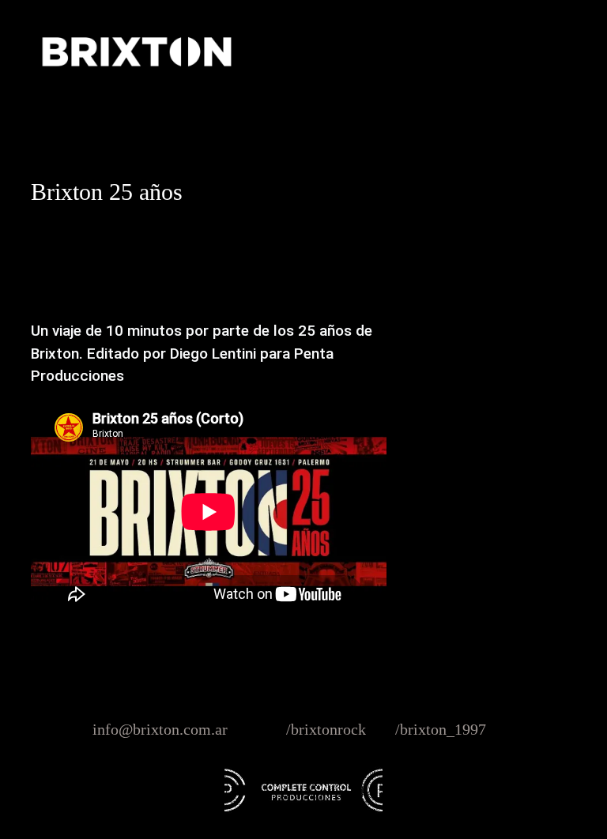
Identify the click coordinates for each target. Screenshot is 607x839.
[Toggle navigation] (530, 51)
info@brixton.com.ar (160, 729)
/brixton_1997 (440, 729)
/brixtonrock (326, 729)
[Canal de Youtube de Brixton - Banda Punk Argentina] (503, 729)
